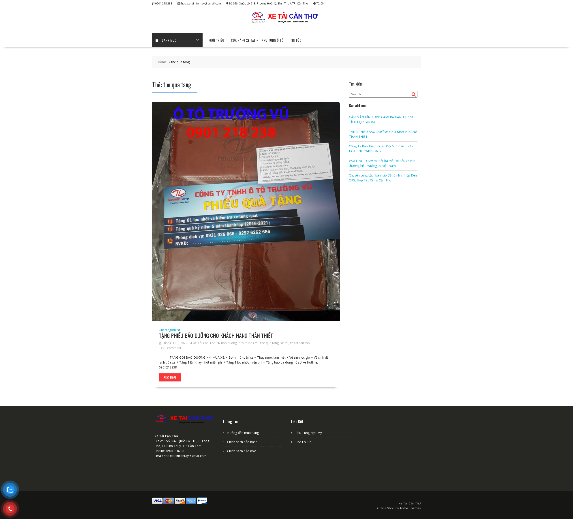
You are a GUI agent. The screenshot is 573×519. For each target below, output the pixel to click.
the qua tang (269, 343)
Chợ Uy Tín (303, 442)
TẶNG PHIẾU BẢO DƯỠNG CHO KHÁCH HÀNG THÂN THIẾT (216, 335)
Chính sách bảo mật (241, 451)
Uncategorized (169, 330)
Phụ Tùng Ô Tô (273, 40)
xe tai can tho (300, 343)
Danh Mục (169, 40)
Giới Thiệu (216, 40)
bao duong (229, 343)
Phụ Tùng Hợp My (308, 433)
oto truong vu (249, 343)
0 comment (173, 348)
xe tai (284, 343)
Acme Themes (410, 508)
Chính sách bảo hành (242, 442)
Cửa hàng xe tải (243, 40)
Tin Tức (295, 40)
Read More (170, 377)
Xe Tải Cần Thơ (204, 343)
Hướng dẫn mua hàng (243, 433)
